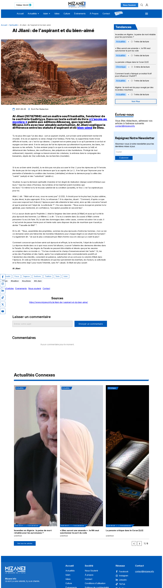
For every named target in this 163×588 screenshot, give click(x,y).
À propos (89, 575)
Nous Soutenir (129, 5)
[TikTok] (2, 297)
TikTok (122, 584)
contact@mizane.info (125, 126)
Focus (17, 276)
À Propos (94, 13)
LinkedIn (123, 580)
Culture (67, 13)
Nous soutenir (34, 288)
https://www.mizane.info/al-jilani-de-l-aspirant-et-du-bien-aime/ (58, 302)
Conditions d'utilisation (95, 583)
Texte (57, 276)
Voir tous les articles (24, 543)
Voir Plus (136, 101)
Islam (46, 13)
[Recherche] (141, 5)
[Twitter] (2, 304)
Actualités (33, 13)
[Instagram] (2, 283)
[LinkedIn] (2, 290)
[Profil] (146, 5)
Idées (56, 13)
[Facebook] (2, 276)
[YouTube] (2, 311)
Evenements (21, 288)
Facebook (123, 571)
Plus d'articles (7, 288)
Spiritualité (13, 25)
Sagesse (26, 276)
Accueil (20, 13)
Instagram (123, 575)
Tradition (48, 276)
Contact (106, 13)
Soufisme (37, 276)
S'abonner (123, 158)
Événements (80, 13)
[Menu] (146, 13)
